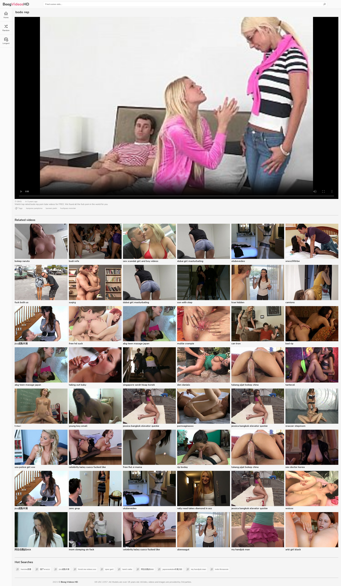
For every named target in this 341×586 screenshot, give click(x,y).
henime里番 (26, 569)
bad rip (289, 343)
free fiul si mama (132, 467)
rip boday (182, 467)
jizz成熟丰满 (21, 343)
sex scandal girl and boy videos (140, 261)
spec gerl (109, 569)
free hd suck (76, 343)
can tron (236, 343)
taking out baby (77, 384)
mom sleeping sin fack (81, 549)
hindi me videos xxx (87, 569)
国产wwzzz (45, 569)
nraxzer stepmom (295, 426)
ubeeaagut (183, 549)
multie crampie (185, 343)
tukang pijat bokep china (245, 384)
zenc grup (74, 508)
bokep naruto (22, 261)
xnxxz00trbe (292, 261)
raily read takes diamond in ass (194, 508)
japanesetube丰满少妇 (172, 569)
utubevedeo (238, 261)
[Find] (324, 4)
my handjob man (240, 549)
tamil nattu (127, 569)
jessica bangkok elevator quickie (141, 426)
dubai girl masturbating (190, 261)
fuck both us (21, 302)
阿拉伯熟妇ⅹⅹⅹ (23, 549)
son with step (184, 302)
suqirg (72, 302)
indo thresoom (221, 569)
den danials (183, 384)
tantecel (290, 384)
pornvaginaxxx (185, 426)
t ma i (18, 426)
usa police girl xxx (25, 467)
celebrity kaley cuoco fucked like (87, 467)
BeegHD (16, 4)
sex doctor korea (295, 467)
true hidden (237, 302)
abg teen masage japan (136, 343)
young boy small (78, 426)
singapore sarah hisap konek (139, 384)
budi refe (74, 261)
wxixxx (289, 508)
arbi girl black (293, 549)
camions (290, 302)
